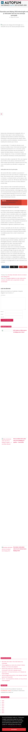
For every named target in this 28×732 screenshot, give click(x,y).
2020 (3, 711)
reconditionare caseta (6, 690)
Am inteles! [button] (14, 729)
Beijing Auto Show (15, 17)
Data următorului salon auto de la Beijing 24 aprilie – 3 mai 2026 (19, 440)
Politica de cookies (17, 726)
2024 (3, 704)
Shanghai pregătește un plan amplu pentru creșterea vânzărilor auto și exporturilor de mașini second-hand (13, 280)
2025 (3, 702)
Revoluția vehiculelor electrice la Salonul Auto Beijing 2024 (19, 548)
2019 (3, 712)
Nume (2, 311)
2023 (3, 705)
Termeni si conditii (6, 726)
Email (2, 314)
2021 (3, 709)
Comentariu (3, 296)
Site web (2, 317)
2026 (3, 700)
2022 (3, 707)
